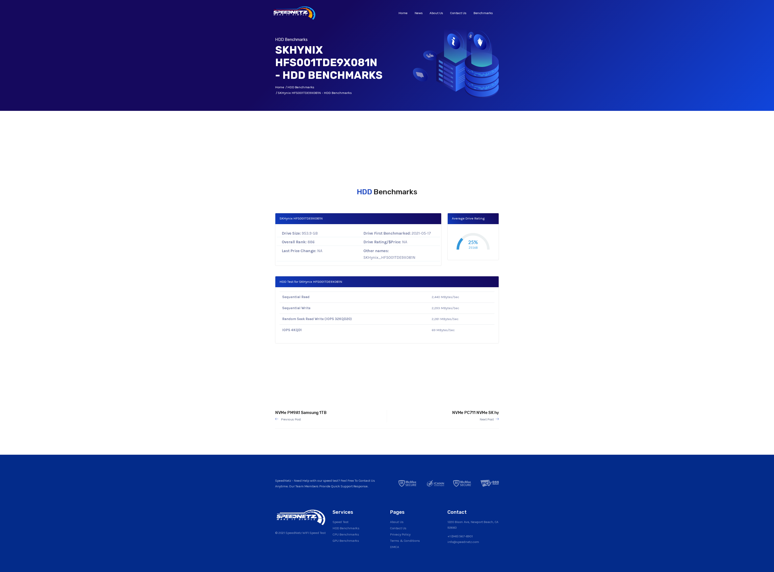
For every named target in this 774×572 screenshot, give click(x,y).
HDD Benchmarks (300, 87)
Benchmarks (483, 13)
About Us (436, 13)
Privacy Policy (400, 534)
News (418, 13)
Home (402, 13)
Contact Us (458, 13)
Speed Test (341, 522)
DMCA (394, 547)
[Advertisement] (384, 139)
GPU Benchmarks (346, 541)
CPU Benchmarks (346, 534)
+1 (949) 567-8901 (460, 536)
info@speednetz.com (463, 542)
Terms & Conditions (405, 541)
